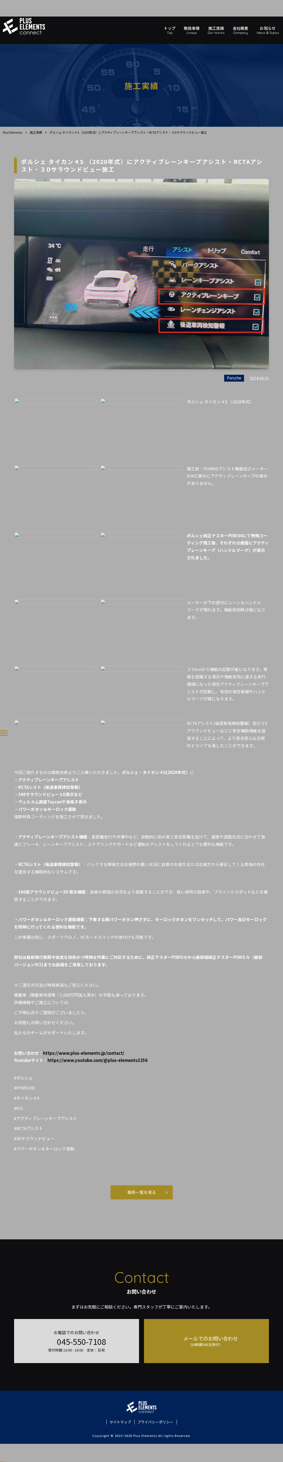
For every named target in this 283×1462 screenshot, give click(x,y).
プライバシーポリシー (155, 1422)
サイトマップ (120, 1422)
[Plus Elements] (28, 26)
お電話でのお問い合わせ (77, 1341)
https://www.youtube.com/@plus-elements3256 (98, 1060)
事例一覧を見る (141, 1192)
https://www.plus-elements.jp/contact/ (83, 1053)
